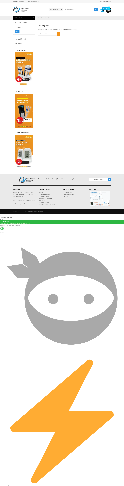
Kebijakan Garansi (51, 179)
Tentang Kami (41, 179)
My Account (42, 192)
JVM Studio (42, 200)
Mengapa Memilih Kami (45, 198)
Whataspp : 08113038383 (19, 1)
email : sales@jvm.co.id (33, 1)
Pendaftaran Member (44, 194)
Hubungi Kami (72, 179)
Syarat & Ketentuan (62, 179)
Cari (17, 31)
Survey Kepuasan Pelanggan (47, 204)
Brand (66, 196)
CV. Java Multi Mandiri (26, 211)
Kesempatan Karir (69, 194)
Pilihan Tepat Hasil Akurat (105, 1)
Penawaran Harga (44, 196)
